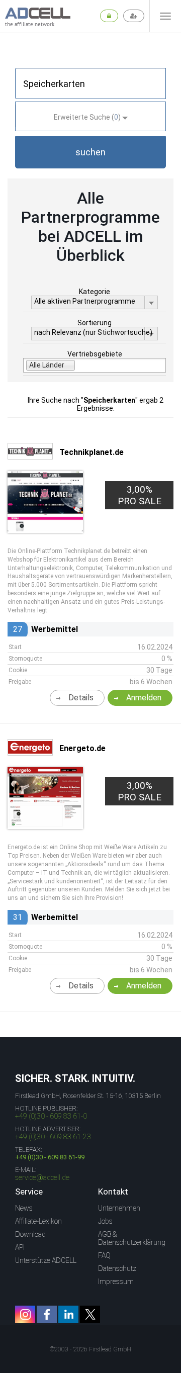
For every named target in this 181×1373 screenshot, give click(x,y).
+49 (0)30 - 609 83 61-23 (53, 1137)
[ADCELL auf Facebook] (47, 1314)
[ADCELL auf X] (90, 1314)
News (24, 1208)
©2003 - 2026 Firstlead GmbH (90, 1349)
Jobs (105, 1221)
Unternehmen (119, 1208)
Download (30, 1234)
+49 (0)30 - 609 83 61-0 (51, 1116)
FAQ (104, 1255)
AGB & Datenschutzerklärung (131, 1238)
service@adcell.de (42, 1177)
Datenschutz (117, 1268)
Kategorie (94, 292)
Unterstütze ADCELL (45, 1260)
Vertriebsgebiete (94, 354)
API (20, 1247)
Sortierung (94, 323)
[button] (90, 152)
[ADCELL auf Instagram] (25, 1314)
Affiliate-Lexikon (38, 1221)
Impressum (116, 1281)
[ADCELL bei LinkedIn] (68, 1314)
